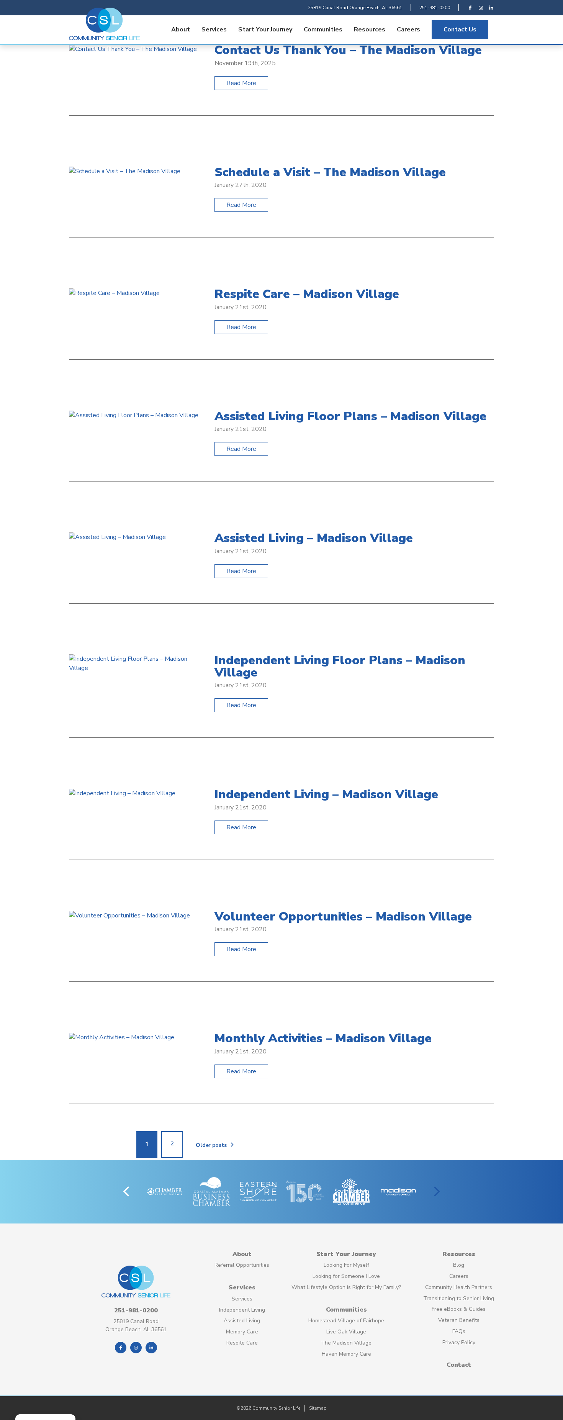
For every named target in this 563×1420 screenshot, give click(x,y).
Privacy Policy (458, 1342)
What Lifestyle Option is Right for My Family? (346, 1287)
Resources (369, 29)
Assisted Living (242, 1320)
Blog (458, 1265)
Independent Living (242, 1310)
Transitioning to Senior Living (458, 1298)
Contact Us (460, 29)
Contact (459, 1365)
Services (214, 29)
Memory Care (242, 1331)
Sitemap (318, 1408)
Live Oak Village (346, 1331)
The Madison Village (346, 1342)
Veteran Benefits (459, 1320)
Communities (323, 29)
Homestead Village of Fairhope (346, 1320)
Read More (241, 83)
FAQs (458, 1331)
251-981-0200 (434, 8)
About (180, 29)
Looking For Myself (346, 1265)
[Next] (435, 1191)
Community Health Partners (458, 1287)
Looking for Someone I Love (346, 1276)
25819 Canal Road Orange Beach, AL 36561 (355, 8)
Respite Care (242, 1342)
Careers (408, 29)
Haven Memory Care (346, 1354)
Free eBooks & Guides (459, 1309)
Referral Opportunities (241, 1265)
